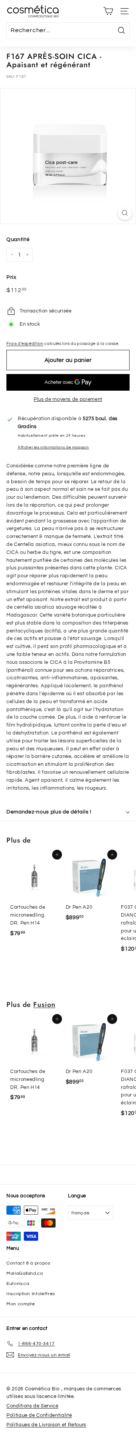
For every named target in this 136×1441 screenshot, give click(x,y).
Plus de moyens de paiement (68, 399)
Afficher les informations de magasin (53, 447)
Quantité (17, 239)
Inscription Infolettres (30, 1293)
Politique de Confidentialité (39, 1415)
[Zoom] (125, 213)
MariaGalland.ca (24, 1273)
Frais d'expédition (24, 344)
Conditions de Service (32, 1406)
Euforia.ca (17, 1283)
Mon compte (20, 1304)
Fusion (44, 1004)
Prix (11, 277)
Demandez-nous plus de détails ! (48, 812)
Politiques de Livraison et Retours (46, 1424)
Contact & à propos (28, 1263)
